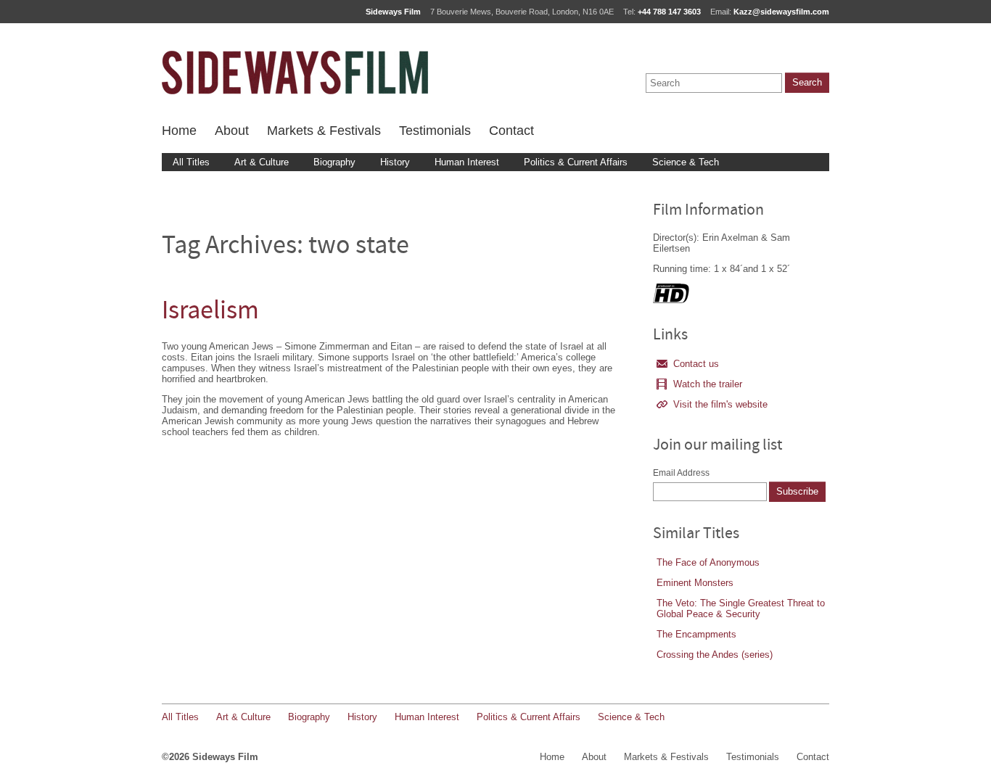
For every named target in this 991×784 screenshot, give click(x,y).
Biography (334, 162)
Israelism (210, 312)
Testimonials (435, 130)
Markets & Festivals (324, 130)
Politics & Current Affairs (576, 162)
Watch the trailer (707, 384)
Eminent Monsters (695, 582)
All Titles (191, 162)
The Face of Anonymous (708, 562)
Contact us (696, 363)
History (395, 162)
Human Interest (467, 162)
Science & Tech (685, 162)
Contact (511, 130)
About (232, 130)
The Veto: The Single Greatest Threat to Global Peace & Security (741, 608)
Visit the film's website (720, 404)
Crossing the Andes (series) (715, 654)
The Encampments (696, 634)
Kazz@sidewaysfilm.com (781, 11)
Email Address (681, 473)
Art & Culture (261, 162)
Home (179, 130)
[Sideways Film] (295, 72)
